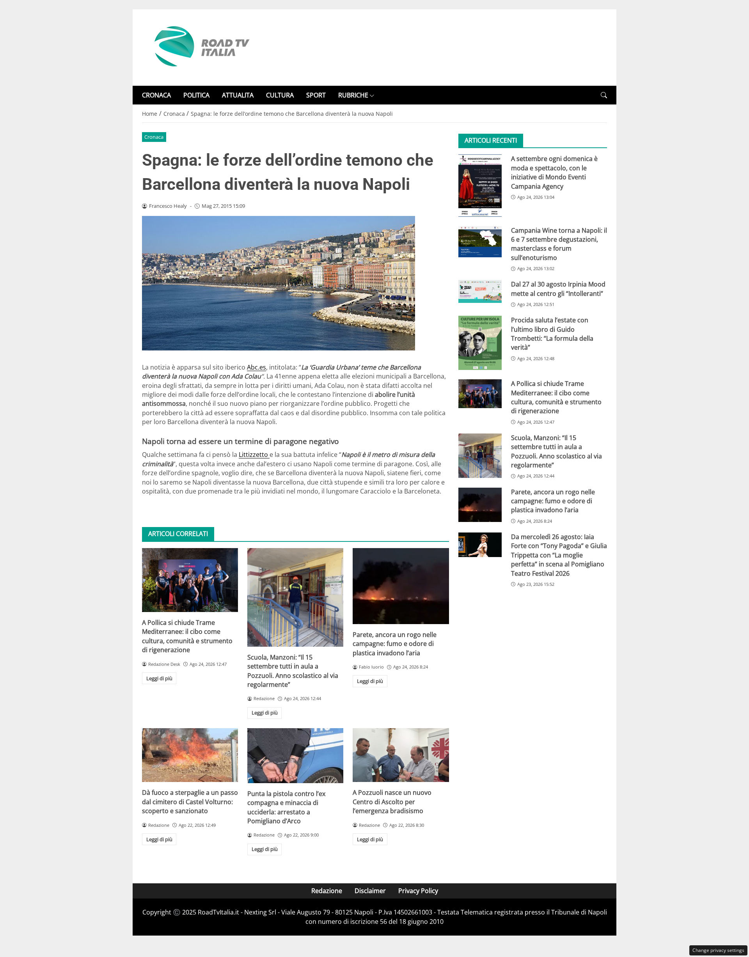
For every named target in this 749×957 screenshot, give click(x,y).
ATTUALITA (238, 95)
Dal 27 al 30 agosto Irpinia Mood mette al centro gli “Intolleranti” (558, 288)
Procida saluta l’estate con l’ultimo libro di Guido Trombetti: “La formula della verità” (552, 334)
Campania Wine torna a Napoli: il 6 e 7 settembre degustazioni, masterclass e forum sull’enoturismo (559, 244)
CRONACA (156, 95)
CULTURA (280, 95)
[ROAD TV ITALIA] (200, 46)
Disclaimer (370, 890)
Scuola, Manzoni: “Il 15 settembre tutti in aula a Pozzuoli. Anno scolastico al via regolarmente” (292, 671)
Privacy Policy (418, 890)
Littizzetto (254, 454)
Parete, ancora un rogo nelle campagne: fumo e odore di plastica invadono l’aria (395, 643)
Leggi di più (159, 678)
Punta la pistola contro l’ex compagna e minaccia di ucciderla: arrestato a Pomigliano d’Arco (286, 807)
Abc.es (256, 367)
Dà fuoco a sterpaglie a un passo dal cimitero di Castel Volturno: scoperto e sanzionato (190, 801)
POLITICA (196, 95)
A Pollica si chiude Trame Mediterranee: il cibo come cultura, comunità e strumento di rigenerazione (187, 636)
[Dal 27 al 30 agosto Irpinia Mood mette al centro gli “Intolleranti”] (480, 291)
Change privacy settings (718, 950)
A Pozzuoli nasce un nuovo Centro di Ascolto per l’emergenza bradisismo (392, 801)
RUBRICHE (353, 95)
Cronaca (153, 136)
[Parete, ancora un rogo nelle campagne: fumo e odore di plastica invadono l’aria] (401, 586)
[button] (604, 95)
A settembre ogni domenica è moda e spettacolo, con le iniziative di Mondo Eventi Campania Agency (554, 172)
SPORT (316, 95)
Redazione (326, 890)
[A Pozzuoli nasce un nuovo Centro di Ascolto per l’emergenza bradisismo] (401, 755)
